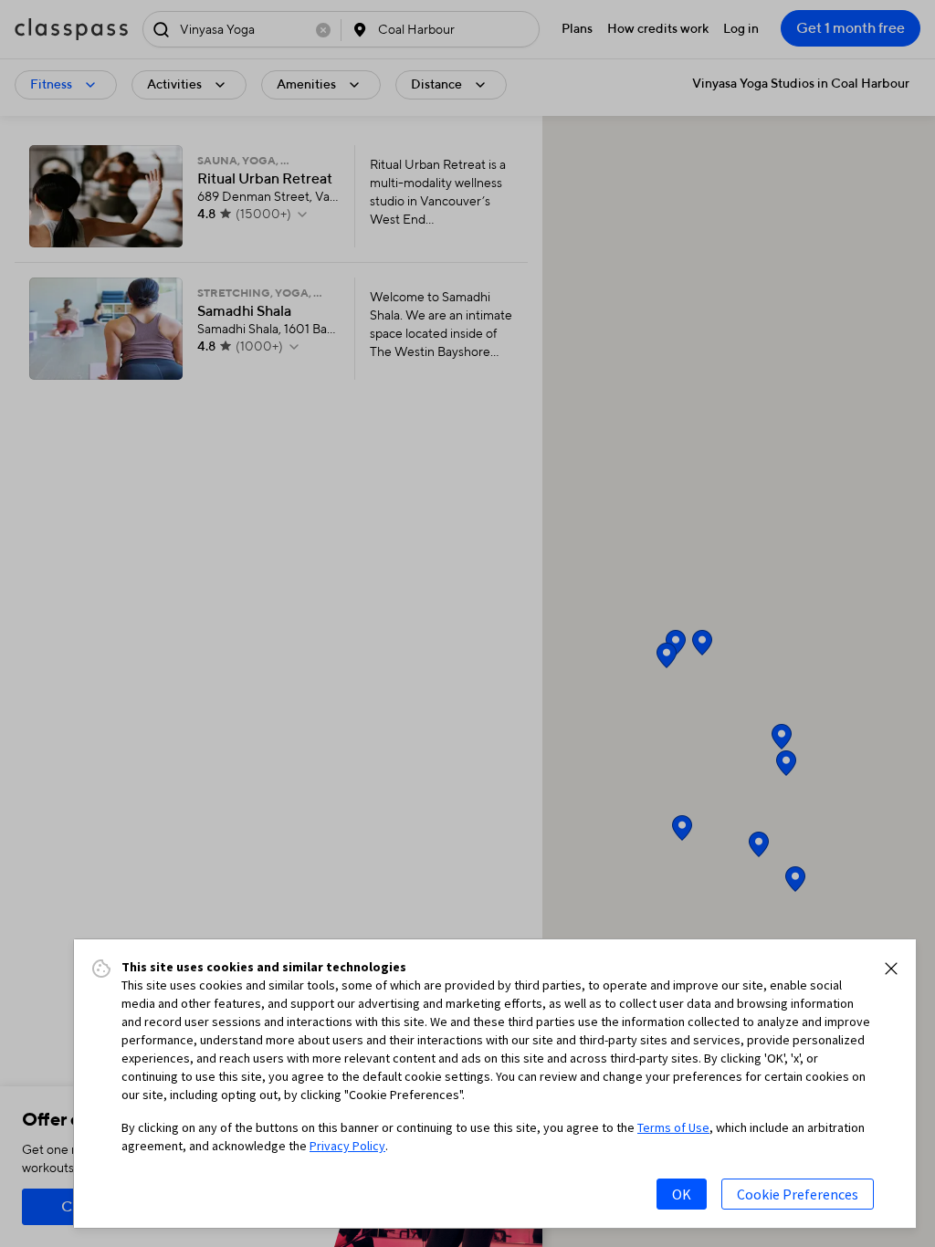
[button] (891, 968)
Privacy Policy (347, 1145)
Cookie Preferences (797, 1194)
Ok (681, 1194)
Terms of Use (673, 1127)
